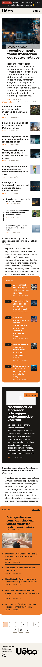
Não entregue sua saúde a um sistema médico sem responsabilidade (15, 139)
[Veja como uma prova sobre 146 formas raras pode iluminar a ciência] (36, 213)
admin (9, 100)
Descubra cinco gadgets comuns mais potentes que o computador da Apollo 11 (22, 593)
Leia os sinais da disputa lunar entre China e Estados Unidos (15, 125)
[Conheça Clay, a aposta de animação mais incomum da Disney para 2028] (35, 169)
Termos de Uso (8, 646)
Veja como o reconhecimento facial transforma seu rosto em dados (23, 52)
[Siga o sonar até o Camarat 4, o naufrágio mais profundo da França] (34, 368)
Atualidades (3, 215)
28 (21, 630)
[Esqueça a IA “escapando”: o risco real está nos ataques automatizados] (35, 186)
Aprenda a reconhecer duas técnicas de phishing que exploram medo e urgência (20, 411)
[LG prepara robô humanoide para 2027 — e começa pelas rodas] (34, 287)
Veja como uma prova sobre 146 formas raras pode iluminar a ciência (17, 213)
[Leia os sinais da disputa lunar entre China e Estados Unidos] (35, 126)
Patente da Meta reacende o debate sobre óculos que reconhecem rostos (22, 556)
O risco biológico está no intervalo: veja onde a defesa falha (18, 228)
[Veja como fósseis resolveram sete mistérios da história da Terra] (35, 110)
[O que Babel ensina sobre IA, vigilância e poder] (36, 202)
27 (15, 630)
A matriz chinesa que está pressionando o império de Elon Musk (19, 240)
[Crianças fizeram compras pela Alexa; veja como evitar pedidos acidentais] (17, 540)
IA (3, 200)
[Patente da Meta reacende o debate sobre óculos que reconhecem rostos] (34, 346)
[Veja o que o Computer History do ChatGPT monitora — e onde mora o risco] (35, 153)
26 (36, 624)
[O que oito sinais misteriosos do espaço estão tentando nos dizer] (34, 303)
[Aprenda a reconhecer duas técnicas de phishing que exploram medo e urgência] (21, 398)
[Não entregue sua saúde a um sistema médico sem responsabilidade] (35, 140)
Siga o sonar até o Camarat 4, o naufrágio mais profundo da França (21, 371)
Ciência (3, 229)
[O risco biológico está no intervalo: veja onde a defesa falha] (36, 229)
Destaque (27, 102)
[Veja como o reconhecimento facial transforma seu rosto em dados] (21, 33)
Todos (20, 102)
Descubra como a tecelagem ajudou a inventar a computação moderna (20, 469)
